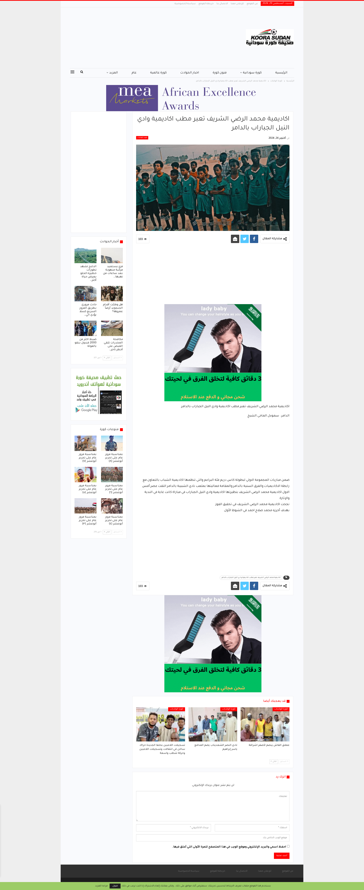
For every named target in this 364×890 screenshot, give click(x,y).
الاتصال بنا (222, 3)
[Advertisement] (144, 37)
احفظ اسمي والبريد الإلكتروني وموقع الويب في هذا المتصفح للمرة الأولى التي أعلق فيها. (229, 847)
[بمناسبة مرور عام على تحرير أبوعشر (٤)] (112, 506)
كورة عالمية (158, 73)
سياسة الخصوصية (185, 3)
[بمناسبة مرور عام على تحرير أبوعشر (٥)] (85, 474)
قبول (115, 886)
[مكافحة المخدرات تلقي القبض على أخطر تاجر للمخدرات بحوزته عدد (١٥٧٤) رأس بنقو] (112, 328)
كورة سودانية (252, 73)
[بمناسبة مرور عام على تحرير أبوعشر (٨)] (112, 443)
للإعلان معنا (237, 3)
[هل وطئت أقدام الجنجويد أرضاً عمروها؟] (112, 293)
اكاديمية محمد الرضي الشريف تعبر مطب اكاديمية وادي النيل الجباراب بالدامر (251, 578)
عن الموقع (252, 3)
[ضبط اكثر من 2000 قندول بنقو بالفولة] (85, 328)
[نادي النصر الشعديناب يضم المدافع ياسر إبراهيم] (212, 724)
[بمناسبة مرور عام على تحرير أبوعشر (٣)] (85, 506)
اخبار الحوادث (189, 73)
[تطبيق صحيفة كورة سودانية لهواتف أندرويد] (99, 394)
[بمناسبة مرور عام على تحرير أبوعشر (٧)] (85, 443)
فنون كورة (220, 73)
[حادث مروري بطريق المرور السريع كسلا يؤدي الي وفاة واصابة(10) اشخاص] (85, 293)
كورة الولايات (142, 138)
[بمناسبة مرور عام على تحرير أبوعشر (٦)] (112, 474)
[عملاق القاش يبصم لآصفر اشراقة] (265, 724)
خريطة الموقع (206, 3)
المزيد (113, 73)
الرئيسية (281, 73)
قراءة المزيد (101, 886)
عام (134, 73)
